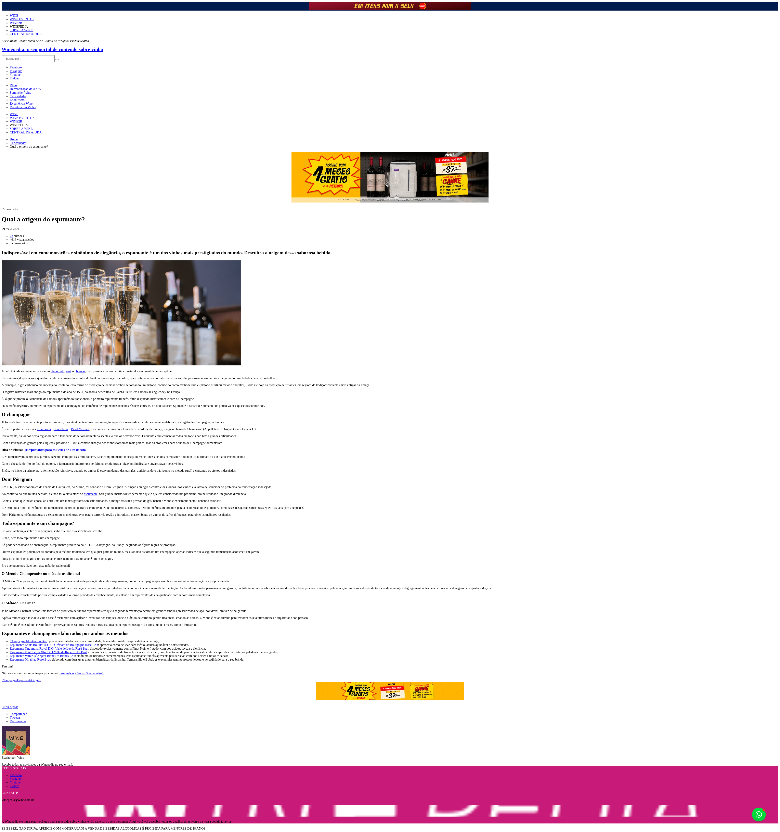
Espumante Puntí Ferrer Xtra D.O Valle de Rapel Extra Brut (48, 652)
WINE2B (16, 23)
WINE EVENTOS (22, 19)
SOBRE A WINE (21, 30)
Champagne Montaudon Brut (28, 641)
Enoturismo (17, 100)
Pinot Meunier (80, 429)
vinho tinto (57, 371)
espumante (91, 494)
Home (14, 139)
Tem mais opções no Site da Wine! (81, 673)
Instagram (16, 71)
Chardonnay (45, 429)
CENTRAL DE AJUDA (26, 34)
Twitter (14, 78)
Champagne (9, 680)
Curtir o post (10, 707)
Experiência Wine (21, 103)
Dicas (13, 85)
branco (80, 371)
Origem (36, 680)
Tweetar (15, 717)
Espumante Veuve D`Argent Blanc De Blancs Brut (42, 656)
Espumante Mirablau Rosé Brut (30, 659)
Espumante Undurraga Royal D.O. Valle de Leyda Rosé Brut (49, 648)
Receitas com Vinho (23, 107)
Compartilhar (18, 714)
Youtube (15, 74)
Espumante (24, 680)
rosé (68, 371)
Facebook (16, 67)
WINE (14, 15)
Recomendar (18, 721)
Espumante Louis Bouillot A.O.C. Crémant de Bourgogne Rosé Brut (54, 645)
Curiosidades (18, 96)
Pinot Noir (61, 429)
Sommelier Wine (20, 92)
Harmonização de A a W (25, 89)
